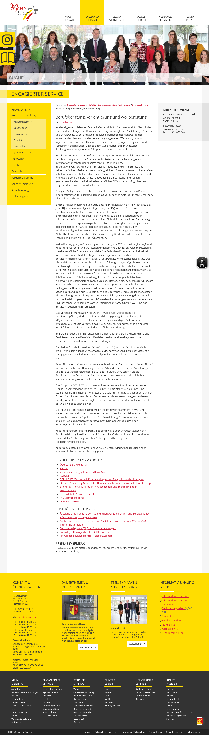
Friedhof (16, 165)
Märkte (107, 699)
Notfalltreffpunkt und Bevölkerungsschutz (83, 707)
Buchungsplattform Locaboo (179, 712)
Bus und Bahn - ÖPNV (83, 695)
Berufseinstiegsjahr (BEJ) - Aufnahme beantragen (88, 528)
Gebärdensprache (174, 732)
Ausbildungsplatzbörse (83, 712)
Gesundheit (78, 718)
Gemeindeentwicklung (83, 692)
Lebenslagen (20, 127)
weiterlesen (86, 647)
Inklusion (108, 702)
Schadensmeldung (22, 184)
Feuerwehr (17, 158)
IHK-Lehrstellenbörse (72, 497)
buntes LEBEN (141, 18)
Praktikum (66, 122)
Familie (107, 689)
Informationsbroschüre (175, 596)
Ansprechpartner (23, 121)
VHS (137, 702)
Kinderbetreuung (143, 689)
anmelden (199, 32)
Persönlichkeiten (19, 702)
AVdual (64, 468)
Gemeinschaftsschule (145, 692)
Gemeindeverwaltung (23, 115)
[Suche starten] (196, 77)
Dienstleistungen (22, 134)
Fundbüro (19, 140)
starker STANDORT (116, 18)
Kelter (169, 705)
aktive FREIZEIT (190, 18)
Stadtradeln (171, 718)
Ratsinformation (171, 620)
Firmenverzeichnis (81, 715)
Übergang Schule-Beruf (73, 464)
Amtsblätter (169, 616)
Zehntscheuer (172, 702)
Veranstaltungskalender (22, 718)
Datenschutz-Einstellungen (107, 732)
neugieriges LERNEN (165, 18)
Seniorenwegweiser (173, 608)
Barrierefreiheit (155, 732)
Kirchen (76, 722)
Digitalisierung (79, 699)
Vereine (169, 695)
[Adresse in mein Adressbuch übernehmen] (193, 114)
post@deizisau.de (172, 125)
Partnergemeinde (19, 712)
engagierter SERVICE (92, 18)
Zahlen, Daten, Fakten (21, 705)
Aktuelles (15, 689)
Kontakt (87, 732)
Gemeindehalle (173, 699)
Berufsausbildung (140, 104)
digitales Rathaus (21, 152)
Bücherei (140, 699)
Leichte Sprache (193, 732)
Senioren (108, 692)
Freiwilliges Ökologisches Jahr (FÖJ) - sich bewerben (89, 532)
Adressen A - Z (170, 628)
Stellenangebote (20, 196)
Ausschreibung (20, 190)
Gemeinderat (17, 699)
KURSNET (65, 475)
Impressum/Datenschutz (134, 732)
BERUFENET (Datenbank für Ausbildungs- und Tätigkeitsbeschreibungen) (102, 479)
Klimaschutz (78, 702)
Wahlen (14, 695)
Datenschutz (20, 146)
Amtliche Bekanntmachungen (24, 692)
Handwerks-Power (70, 501)
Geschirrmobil (172, 709)
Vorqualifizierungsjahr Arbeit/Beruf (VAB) (83, 472)
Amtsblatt (16, 715)
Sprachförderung (143, 695)
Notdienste (168, 624)
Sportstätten (172, 692)
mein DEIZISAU (68, 18)
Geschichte (16, 709)
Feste (106, 695)
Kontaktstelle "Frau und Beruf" (77, 494)
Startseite (24, 15)
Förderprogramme (22, 177)
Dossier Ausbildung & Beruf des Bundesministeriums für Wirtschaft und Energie (106, 483)
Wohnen (77, 689)
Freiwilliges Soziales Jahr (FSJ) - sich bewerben (86, 535)
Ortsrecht (17, 171)
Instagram (16, 722)
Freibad (169, 689)
